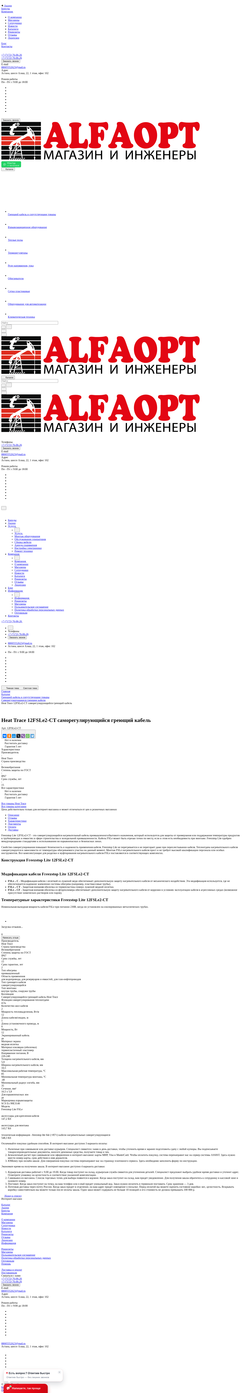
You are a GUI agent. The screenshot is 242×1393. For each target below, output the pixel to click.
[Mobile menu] (4, 392)
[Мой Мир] (14, 736)
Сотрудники (15, 23)
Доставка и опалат (11, 1269)
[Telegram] (32, 736)
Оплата (12, 826)
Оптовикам (7, 1260)
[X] (18, 736)
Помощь (6, 1263)
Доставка (13, 829)
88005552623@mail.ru (13, 67)
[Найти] (9, 327)
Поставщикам (9, 1272)
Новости (13, 26)
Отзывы (12, 35)
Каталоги (13, 29)
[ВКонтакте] (5, 736)
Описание (13, 815)
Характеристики (17, 821)
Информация (8, 1243)
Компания (7, 1213)
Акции (5, 1207)
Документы (14, 823)
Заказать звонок (11, 61)
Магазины (13, 20)
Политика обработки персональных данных (26, 1258)
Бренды (5, 1210)
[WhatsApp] (28, 736)
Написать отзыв (10, 937)
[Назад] (17, 530)
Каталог (5, 1204)
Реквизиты (14, 32)
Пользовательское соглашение (18, 1255)
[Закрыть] (3, 508)
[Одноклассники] (9, 736)
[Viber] (23, 736)
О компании (15, 17)
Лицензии (13, 37)
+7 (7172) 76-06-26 (11, 55)
